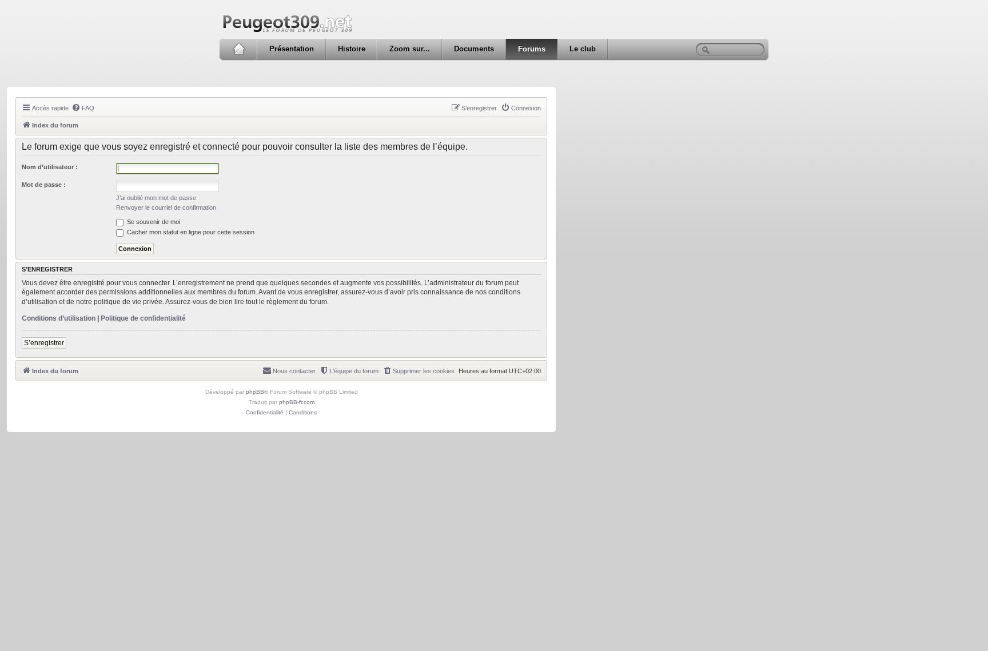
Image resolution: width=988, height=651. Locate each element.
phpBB (255, 392)
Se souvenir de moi (152, 221)
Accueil (239, 49)
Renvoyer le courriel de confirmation (166, 207)
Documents (474, 49)
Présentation (291, 49)
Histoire (351, 49)
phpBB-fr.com (296, 402)
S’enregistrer (44, 343)
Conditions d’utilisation (58, 318)
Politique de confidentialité (143, 318)
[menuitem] (82, 108)
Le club (582, 49)
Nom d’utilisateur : (50, 166)
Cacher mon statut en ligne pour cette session (189, 232)
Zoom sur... (409, 49)
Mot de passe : (44, 184)
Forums (531, 49)
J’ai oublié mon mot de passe (156, 197)
